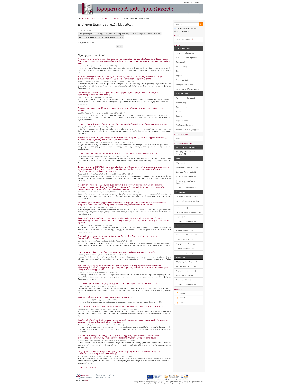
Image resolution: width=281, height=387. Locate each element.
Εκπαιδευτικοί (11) (183, 208)
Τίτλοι (133, 33)
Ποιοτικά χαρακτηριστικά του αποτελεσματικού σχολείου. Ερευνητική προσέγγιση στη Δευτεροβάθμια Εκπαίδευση (117, 237)
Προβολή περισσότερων (87, 367)
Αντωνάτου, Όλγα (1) (184, 280)
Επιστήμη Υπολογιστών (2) (186, 172)
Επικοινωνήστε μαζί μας (105, 375)
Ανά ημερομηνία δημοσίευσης (91, 33)
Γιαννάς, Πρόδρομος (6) (185, 248)
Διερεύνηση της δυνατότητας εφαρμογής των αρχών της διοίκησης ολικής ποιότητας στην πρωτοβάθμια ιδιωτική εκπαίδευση (118, 93)
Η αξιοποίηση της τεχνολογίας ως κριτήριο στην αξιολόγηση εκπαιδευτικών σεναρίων (117, 153)
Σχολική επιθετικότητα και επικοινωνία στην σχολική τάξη (104, 296)
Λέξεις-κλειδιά (154, 33)
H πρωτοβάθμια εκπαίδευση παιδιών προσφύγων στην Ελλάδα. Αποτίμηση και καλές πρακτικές (122, 123)
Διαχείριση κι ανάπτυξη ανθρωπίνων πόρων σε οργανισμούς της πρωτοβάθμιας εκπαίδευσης (121, 306)
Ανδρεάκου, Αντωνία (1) (185, 275)
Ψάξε (119, 46)
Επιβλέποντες (123, 33)
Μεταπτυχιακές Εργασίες (112, 18)
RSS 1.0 (182, 293)
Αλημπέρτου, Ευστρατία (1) (186, 266)
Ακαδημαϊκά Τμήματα (87, 37)
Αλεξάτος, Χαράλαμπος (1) (187, 262)
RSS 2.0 (182, 298)
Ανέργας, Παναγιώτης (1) (186, 271)
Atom (181, 302)
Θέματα (142, 33)
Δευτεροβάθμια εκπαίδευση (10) (188, 212)
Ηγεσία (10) (180, 217)
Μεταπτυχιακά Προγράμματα (111, 37)
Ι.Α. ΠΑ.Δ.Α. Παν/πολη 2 (90, 18)
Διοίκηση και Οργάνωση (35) (187, 167)
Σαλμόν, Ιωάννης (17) (184, 230)
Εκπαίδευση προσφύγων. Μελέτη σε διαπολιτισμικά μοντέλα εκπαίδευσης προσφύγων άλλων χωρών (122, 109)
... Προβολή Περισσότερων (186, 187)
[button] (187, 2)
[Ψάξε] (201, 24)
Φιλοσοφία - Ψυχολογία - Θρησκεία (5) (186, 182)
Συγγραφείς (110, 33)
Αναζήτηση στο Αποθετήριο (187, 28)
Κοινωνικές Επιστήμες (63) (186, 176)
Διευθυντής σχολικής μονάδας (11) (188, 202)
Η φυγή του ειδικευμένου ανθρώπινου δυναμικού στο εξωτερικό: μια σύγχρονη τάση (116, 251)
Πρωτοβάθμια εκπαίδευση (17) (188, 196)
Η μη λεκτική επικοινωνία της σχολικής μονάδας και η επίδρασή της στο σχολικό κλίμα (118, 283)
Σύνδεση (179, 138)
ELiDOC (87, 380)
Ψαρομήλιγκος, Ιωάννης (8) (186, 244)
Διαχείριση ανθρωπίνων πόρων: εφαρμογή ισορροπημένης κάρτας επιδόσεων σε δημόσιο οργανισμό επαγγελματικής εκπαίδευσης (119, 352)
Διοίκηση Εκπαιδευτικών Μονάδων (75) (185, 153)
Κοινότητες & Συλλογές (185, 53)
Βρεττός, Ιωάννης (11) (184, 239)
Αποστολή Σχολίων (103, 377)
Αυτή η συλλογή (183, 31)
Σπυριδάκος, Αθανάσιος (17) (187, 235)
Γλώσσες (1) (181, 163)
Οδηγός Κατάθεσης (183, 39)
